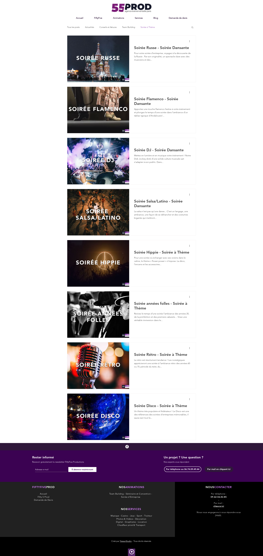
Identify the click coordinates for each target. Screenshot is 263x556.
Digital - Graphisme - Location (131, 522)
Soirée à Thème (148, 27)
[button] (118, 18)
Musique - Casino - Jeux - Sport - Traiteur (131, 515)
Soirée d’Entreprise (130, 497)
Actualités (89, 27)
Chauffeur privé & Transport (131, 525)
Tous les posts (73, 27)
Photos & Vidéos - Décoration (131, 519)
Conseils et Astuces (108, 27)
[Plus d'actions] (190, 41)
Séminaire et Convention (138, 493)
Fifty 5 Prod (43, 497)
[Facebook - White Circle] (127, 446)
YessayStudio (126, 541)
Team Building (128, 27)
